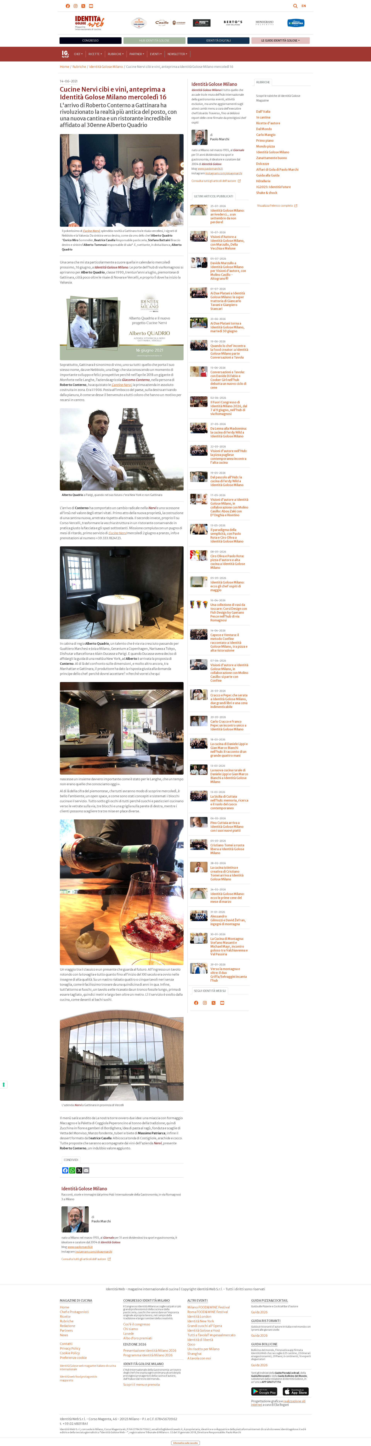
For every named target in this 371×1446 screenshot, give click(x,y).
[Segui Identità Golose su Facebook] (68, 6)
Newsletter (176, 54)
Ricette (94, 54)
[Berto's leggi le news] (233, 23)
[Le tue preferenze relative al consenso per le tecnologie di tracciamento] (3, 1084)
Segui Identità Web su (210, 991)
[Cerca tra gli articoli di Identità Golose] (296, 6)
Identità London (199, 1316)
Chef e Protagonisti (74, 1312)
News (64, 1335)
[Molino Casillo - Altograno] (170, 23)
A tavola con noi (199, 1358)
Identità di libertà (200, 1340)
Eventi (155, 54)
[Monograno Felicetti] (264, 23)
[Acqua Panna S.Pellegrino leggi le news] (139, 23)
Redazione (67, 1326)
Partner (136, 54)
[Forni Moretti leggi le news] (202, 23)
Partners (66, 1330)
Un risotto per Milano (203, 1349)
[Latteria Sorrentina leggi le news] (296, 23)
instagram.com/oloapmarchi (93, 1251)
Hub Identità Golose (154, 40)
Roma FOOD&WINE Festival (207, 1312)
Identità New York (200, 1321)
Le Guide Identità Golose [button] (279, 40)
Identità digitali (218, 40)
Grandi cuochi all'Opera (204, 1326)
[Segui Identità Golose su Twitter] (83, 6)
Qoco (191, 1344)
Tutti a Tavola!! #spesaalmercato (211, 1335)
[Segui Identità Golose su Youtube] (91, 6)
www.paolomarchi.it (80, 1247)
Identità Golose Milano (106, 67)
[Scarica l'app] (264, 1391)
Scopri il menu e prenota (141, 1384)
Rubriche (115, 54)
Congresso (90, 40)
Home (64, 67)
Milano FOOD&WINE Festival (208, 1307)
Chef (77, 54)
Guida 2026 (259, 1312)
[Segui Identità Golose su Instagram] (75, 6)
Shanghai (194, 1354)
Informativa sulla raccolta (185, 1443)
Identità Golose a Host (203, 1330)
